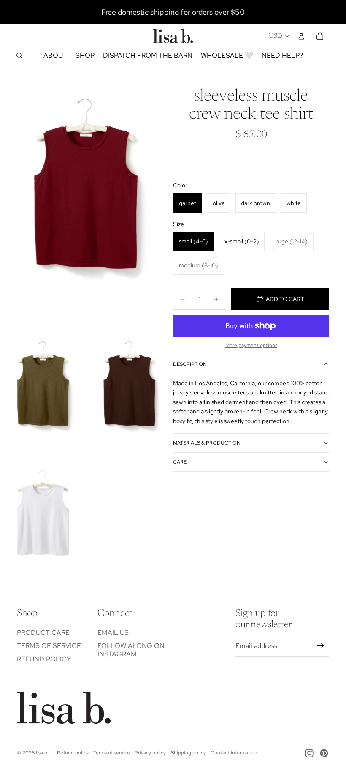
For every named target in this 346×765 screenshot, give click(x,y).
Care (180, 461)
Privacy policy (150, 752)
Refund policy (44, 659)
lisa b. (42, 752)
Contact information (234, 752)
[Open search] (19, 55)
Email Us (113, 632)
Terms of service (111, 752)
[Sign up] (320, 645)
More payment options (251, 345)
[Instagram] (309, 753)
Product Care (43, 632)
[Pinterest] (324, 753)
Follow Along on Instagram (131, 649)
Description (190, 364)
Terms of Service (49, 645)
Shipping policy (188, 752)
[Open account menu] (301, 36)
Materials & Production (207, 443)
